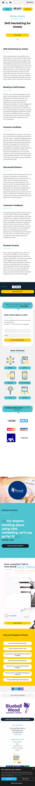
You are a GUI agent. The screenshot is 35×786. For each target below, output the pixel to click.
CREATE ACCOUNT (17, 291)
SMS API (25, 367)
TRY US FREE (17, 35)
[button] (17, 783)
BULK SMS (10, 367)
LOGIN (7, 9)
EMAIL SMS (10, 382)
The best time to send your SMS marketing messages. (17, 666)
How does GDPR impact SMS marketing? (17, 679)
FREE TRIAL (28, 9)
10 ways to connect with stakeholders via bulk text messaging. (17, 654)
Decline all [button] (25, 779)
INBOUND (25, 397)
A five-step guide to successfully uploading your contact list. (17, 673)
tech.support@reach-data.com (17, 728)
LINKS (10, 397)
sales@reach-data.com (17, 730)
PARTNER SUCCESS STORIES (14, 408)
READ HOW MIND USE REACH (15, 545)
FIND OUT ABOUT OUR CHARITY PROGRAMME (17, 719)
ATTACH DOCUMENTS (24, 382)
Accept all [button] (9, 779)
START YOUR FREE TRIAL (17, 340)
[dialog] (17, 776)
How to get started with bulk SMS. (18, 643)
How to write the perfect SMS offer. (17, 660)
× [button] (33, 768)
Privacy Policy (18, 775)
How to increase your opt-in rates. (17, 648)
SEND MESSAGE (17, 623)
